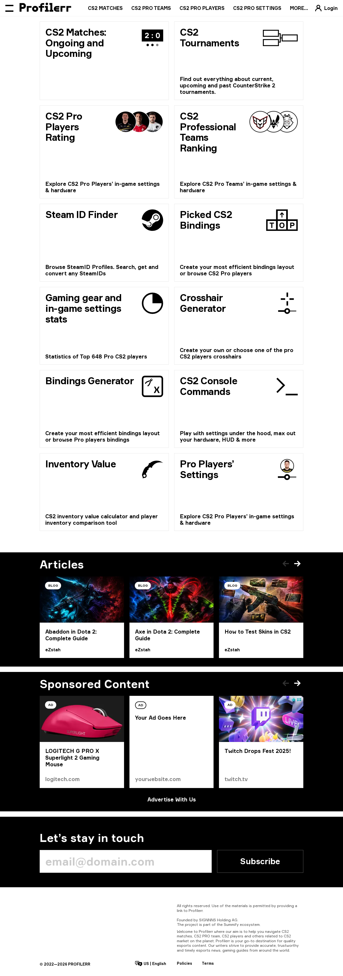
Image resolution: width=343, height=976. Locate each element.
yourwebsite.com (158, 779)
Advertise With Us (171, 799)
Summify (231, 924)
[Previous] (286, 564)
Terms (208, 963)
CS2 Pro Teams (151, 8)
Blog (53, 585)
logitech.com (62, 779)
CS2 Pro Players (202, 8)
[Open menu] (9, 8)
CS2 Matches (105, 8)
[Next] (297, 564)
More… (299, 8)
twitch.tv (236, 779)
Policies (184, 963)
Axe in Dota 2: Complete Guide (167, 635)
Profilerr (196, 910)
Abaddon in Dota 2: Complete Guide (71, 635)
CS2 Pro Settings (257, 8)
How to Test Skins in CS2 (258, 631)
